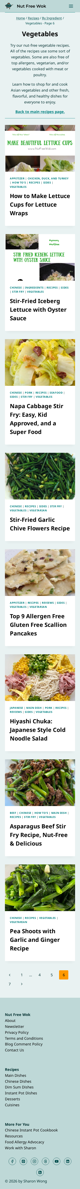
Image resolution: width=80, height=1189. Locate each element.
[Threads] (45, 1161)
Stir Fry (18, 291)
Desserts (12, 1098)
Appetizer (17, 178)
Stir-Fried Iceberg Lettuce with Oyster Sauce (38, 309)
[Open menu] (71, 6)
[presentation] (40, 148)
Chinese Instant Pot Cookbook (31, 1130)
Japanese (16, 708)
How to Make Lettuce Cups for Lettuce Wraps (40, 204)
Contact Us (14, 1049)
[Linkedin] (67, 1161)
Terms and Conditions (24, 1038)
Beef (13, 813)
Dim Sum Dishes (19, 1087)
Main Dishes (15, 1075)
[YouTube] (56, 1161)
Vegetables (18, 187)
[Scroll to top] (69, 1182)
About (10, 1020)
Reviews (48, 603)
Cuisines (12, 1104)
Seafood (56, 392)
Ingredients (34, 287)
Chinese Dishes (18, 1081)
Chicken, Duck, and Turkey (48, 178)
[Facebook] (12, 1161)
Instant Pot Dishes (21, 1092)
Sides (47, 182)
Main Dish (34, 708)
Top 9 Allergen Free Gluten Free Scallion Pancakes (38, 624)
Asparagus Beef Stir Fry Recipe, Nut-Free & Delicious (39, 834)
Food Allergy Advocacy (24, 1141)
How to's (19, 182)
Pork (28, 392)
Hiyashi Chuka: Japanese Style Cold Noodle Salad (38, 729)
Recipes (34, 182)
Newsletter (14, 1026)
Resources (14, 1136)
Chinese (16, 287)
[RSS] (40, 1172)
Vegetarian (38, 510)
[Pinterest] (23, 1161)
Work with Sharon (20, 1147)
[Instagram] (34, 1161)
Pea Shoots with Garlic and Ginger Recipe (35, 939)
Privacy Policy (17, 1032)
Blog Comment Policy (23, 1044)
